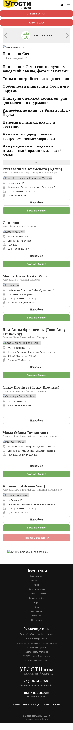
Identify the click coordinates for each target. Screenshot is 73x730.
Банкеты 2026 (37, 22)
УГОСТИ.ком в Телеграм (36, 660)
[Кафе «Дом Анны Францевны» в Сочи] (23, 342)
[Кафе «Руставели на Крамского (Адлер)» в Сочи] (28, 177)
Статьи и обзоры (36, 13)
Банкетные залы (42, 35)
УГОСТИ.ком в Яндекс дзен (36, 656)
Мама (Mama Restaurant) (25, 433)
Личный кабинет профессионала (36, 634)
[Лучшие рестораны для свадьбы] (27, 551)
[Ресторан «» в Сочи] (12, 284)
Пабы (36, 606)
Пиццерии (36, 620)
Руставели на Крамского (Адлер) (32, 169)
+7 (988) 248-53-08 (36, 681)
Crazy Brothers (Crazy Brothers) (31, 387)
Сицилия (11, 223)
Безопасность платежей (36, 651)
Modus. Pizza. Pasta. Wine (25, 276)
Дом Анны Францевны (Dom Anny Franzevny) (34, 332)
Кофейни (36, 615)
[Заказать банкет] (13, 46)
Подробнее (36, 202)
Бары (36, 602)
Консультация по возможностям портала (36, 643)
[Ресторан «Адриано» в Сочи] (17, 495)
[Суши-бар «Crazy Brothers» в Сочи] (21, 396)
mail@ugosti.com (36, 693)
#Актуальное (36, 576)
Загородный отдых (36, 593)
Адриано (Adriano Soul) (24, 486)
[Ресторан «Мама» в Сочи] (15, 441)
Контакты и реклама (36, 638)
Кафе (36, 584)
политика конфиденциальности (36, 704)
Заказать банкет (36, 210)
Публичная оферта (36, 647)
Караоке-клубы (36, 598)
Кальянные (36, 611)
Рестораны (36, 580)
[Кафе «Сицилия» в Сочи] (15, 231)
